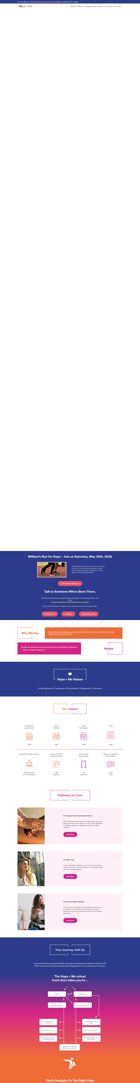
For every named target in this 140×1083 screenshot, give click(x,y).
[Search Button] (122, 6)
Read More (70, 834)
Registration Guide (89, 614)
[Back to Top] (137, 1080)
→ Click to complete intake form (33, 650)
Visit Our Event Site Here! (70, 583)
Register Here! (50, 614)
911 (77, 2)
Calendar (68, 614)
